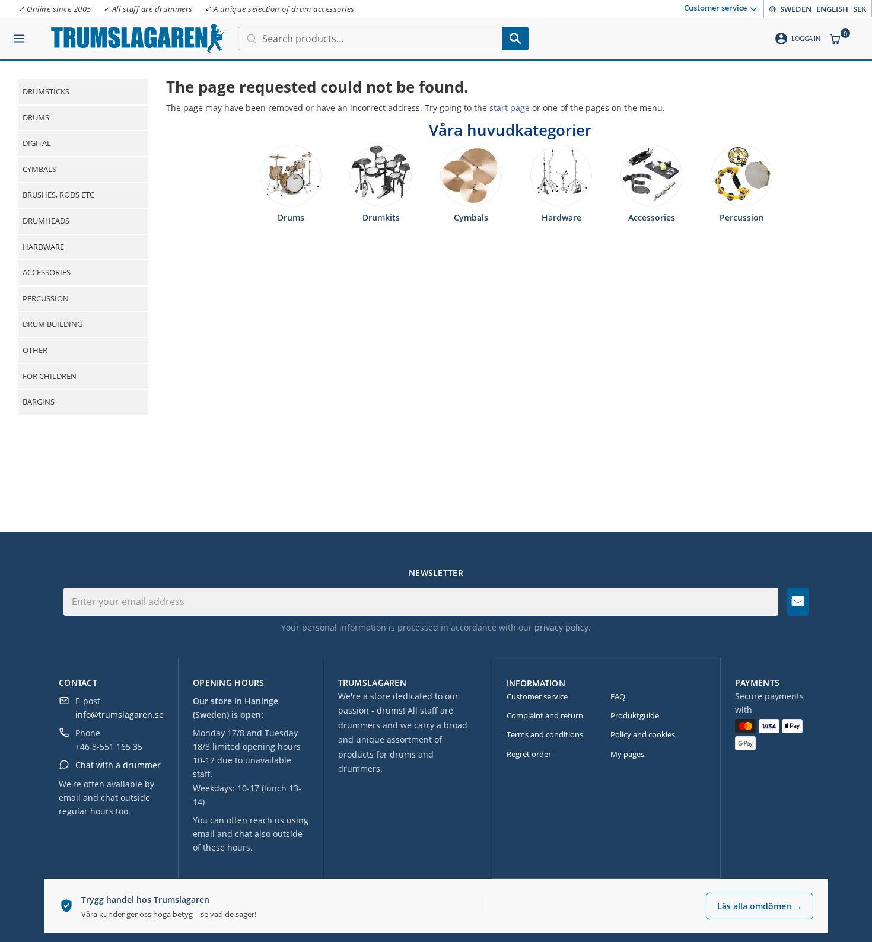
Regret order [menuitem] (529, 754)
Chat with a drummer (118, 765)
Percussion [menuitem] (46, 298)
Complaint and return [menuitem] (545, 715)
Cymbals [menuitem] (39, 169)
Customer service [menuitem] (715, 7)
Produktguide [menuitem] (634, 715)
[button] (19, 34)
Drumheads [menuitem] (46, 220)
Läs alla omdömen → (759, 906)
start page (509, 107)
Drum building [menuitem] (52, 324)
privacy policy (561, 627)
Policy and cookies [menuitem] (642, 734)
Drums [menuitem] (36, 117)
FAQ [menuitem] (617, 696)
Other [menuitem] (35, 350)
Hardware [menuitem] (43, 246)
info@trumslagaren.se (119, 714)
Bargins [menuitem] (39, 401)
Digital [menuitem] (37, 143)
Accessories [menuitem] (47, 272)
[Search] (515, 38)
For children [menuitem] (50, 376)
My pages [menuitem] (627, 754)
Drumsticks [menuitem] (46, 91)
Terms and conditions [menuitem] (545, 734)
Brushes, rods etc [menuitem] (58, 194)
